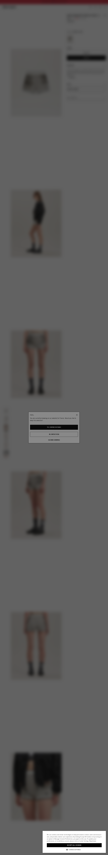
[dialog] (74, 842)
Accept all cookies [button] (74, 845)
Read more (92, 841)
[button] (74, 850)
